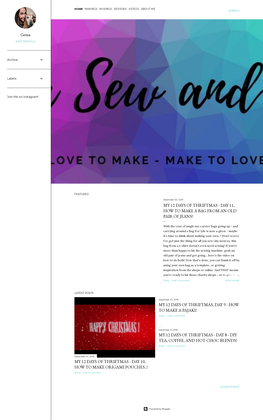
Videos (134, 9)
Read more (232, 280)
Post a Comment (181, 280)
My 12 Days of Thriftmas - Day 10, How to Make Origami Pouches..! (111, 364)
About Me (148, 9)
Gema (25, 34)
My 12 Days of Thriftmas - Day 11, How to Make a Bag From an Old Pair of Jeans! (200, 210)
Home (78, 9)
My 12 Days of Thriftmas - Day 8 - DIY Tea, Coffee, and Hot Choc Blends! (198, 337)
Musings (105, 9)
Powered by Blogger (159, 408)
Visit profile (25, 41)
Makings (91, 9)
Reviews (120, 9)
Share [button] (166, 280)
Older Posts (229, 387)
